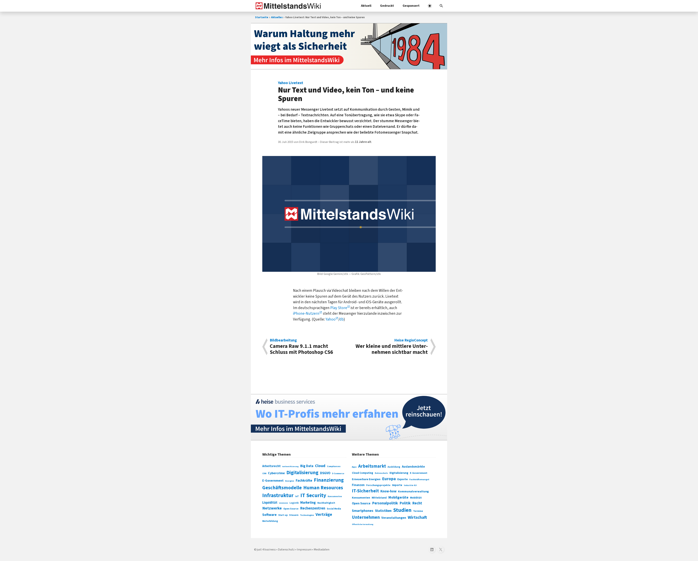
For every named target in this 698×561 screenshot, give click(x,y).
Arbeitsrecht (271, 466)
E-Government (273, 480)
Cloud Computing (362, 473)
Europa (389, 479)
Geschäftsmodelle (282, 487)
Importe (397, 485)
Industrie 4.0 (410, 485)
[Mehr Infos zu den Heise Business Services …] (349, 417)
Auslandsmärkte (413, 467)
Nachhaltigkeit (326, 503)
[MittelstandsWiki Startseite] (287, 6)
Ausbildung (394, 467)
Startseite (261, 17)
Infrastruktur (278, 495)
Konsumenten (335, 496)
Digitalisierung (302, 472)
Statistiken (383, 510)
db (341, 319)
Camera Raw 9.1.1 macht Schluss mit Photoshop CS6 (301, 346)
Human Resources (323, 487)
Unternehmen (366, 517)
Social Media (334, 508)
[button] (441, 6)
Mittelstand (379, 498)
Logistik (294, 503)
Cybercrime (276, 473)
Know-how (388, 491)
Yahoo (331, 319)
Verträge (324, 514)
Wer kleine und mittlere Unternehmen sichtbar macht (392, 346)
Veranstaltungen (393, 517)
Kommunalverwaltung (413, 491)
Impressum (304, 549)
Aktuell (366, 5)
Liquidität (269, 502)
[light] (430, 6)
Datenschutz (381, 473)
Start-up (283, 515)
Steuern (293, 515)
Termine (418, 511)
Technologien (307, 515)
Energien (289, 481)
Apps (354, 466)
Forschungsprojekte (378, 485)
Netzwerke (272, 508)
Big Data (306, 466)
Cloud (320, 466)
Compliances (333, 466)
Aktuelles (277, 17)
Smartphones (362, 510)
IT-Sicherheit (365, 491)
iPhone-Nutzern (306, 313)
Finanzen (358, 485)
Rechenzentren (312, 508)
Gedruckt (387, 5)
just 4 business (266, 549)
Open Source (290, 508)
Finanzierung (329, 480)
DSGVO (325, 473)
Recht (417, 503)
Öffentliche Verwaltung (362, 524)
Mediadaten (321, 549)
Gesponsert (411, 5)
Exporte (402, 479)
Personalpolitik (385, 503)
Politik (405, 503)
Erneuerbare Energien (366, 479)
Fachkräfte (304, 480)
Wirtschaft (417, 517)
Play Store (338, 308)
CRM (264, 473)
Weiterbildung (270, 521)
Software (269, 514)
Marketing (308, 502)
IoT (297, 496)
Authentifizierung (290, 466)
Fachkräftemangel (419, 479)
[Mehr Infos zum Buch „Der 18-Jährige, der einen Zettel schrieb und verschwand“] (349, 46)
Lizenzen (283, 503)
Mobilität (416, 498)
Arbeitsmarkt (372, 466)
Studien (402, 510)
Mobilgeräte (398, 497)
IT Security (313, 495)
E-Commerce (338, 473)
